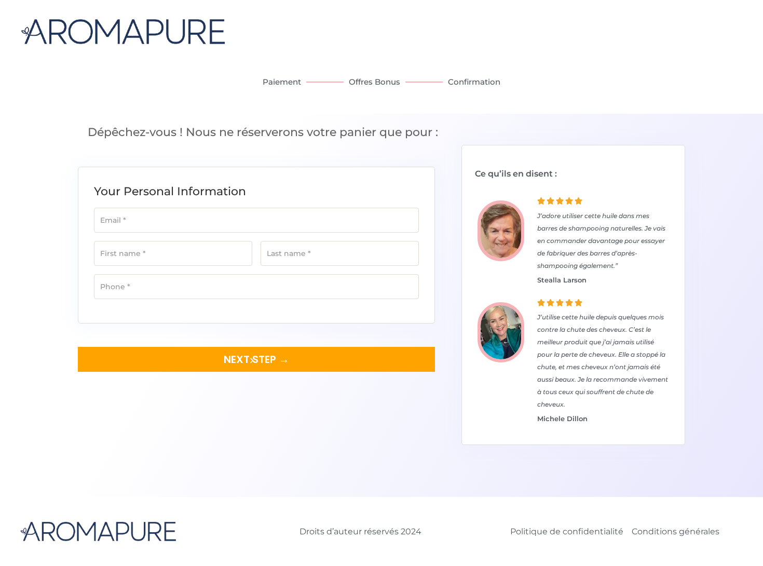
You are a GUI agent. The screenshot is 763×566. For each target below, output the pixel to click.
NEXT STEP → (256, 359)
